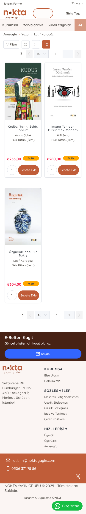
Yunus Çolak (23, 135)
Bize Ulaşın (51, 375)
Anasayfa (51, 446)
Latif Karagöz (23, 260)
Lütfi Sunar (63, 135)
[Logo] (14, 13)
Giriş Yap (73, 13)
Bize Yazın (70, 506)
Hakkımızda (52, 381)
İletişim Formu (12, 3)
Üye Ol (48, 435)
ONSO (56, 498)
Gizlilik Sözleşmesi (56, 408)
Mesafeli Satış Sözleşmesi (61, 397)
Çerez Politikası (54, 419)
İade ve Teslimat (55, 413)
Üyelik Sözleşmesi (56, 402)
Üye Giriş (50, 440)
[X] (78, 476)
